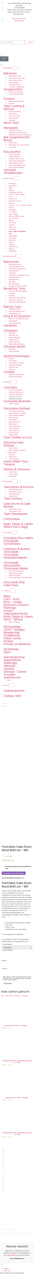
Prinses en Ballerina (17, 644)
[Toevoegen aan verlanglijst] (27, 873)
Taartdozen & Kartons (19, 487)
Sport (7, 652)
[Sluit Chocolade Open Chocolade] (14, 532)
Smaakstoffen (13, 89)
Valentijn (10, 666)
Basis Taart (11, 122)
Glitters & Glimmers (17, 469)
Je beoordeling (7, 950)
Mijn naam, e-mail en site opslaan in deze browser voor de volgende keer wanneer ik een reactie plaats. (17, 978)
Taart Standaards (15, 514)
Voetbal (9, 668)
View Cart (7, 1271)
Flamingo (10, 608)
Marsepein (11, 128)
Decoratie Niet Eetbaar (14, 444)
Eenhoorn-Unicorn (16, 605)
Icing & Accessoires (17, 316)
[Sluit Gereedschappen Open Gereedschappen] (18, 256)
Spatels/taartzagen (17, 356)
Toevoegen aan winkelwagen (13, 873)
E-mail (4, 968)
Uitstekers (11, 330)
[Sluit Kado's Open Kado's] (11, 685)
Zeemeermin (12, 677)
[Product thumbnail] (4, 705)
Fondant (9, 98)
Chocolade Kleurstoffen (12, 564)
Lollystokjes (12, 519)
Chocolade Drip (14, 582)
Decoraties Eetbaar (17, 408)
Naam (4, 960)
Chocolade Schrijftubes (12, 542)
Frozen (8, 610)
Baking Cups (12, 306)
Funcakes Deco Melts (18, 538)
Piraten (8, 641)
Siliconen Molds (14, 346)
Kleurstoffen (12, 151)
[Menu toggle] (1, 65)
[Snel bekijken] (3, 1029)
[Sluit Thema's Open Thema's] (13, 591)
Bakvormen (11, 261)
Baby (7, 596)
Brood (8, 140)
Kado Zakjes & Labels (18, 524)
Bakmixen (10, 73)
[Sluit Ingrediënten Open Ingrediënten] (15, 68)
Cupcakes (10, 387)
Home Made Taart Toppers (16, 463)
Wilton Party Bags (16, 527)
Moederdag (11, 632)
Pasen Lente (12, 638)
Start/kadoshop (14, 657)
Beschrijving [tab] (6, 878)
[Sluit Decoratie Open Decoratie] (14, 382)
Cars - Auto (11, 599)
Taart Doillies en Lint (18, 437)
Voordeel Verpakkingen (13, 171)
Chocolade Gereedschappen (15, 556)
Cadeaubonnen (14, 690)
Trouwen (10, 674)
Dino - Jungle (13, 602)
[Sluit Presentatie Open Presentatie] (14, 481)
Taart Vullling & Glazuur (14, 107)
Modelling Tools (14, 288)
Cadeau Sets (12, 695)
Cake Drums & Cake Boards (17, 505)
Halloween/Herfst (16, 613)
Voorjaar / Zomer (15, 671)
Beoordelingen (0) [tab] (17, 878)
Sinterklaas (11, 649)
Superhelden (12, 660)
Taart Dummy (13, 498)
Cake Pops (11, 585)
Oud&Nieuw (12, 635)
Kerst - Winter (13, 619)
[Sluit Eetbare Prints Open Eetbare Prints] (16, 178)
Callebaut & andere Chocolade (17, 550)
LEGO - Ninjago (14, 629)
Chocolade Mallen (16, 568)
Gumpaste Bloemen (17, 401)
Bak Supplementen (17, 137)
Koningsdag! (12, 626)
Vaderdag (10, 663)
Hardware (10, 325)
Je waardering (7, 944)
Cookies (9, 372)
